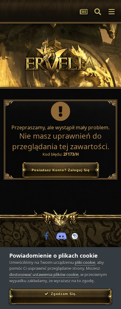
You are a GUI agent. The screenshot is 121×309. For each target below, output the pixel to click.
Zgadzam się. (62, 294)
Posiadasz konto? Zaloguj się (61, 170)
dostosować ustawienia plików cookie (43, 274)
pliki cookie (85, 262)
